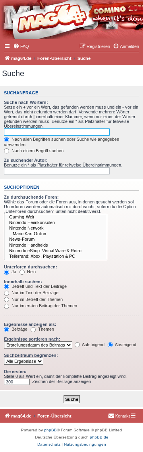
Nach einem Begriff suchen (37, 150)
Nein (31, 271)
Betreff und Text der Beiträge (38, 286)
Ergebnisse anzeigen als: (30, 324)
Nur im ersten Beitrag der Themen (43, 305)
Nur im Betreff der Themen (36, 299)
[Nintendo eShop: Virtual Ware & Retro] (55, 251)
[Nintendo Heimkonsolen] (55, 223)
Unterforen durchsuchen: (30, 266)
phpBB (50, 430)
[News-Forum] (55, 239)
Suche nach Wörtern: (26, 102)
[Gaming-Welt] (55, 217)
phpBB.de (99, 437)
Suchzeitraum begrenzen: (31, 355)
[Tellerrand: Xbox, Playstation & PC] (55, 256)
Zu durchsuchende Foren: (31, 197)
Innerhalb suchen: (23, 281)
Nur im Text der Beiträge (34, 292)
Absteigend (125, 344)
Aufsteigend (92, 344)
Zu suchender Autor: (26, 160)
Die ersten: (15, 371)
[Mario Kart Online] (55, 234)
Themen (45, 329)
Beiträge (18, 329)
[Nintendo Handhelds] (55, 245)
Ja (13, 271)
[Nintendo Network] (55, 228)
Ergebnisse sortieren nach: (32, 339)
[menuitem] (21, 46)
